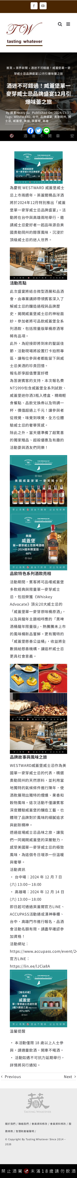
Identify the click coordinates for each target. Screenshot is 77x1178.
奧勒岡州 (60, 117)
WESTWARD (22, 117)
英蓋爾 (36, 121)
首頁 (9, 68)
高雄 (46, 121)
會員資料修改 (39, 1123)
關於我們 (10, 1123)
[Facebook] (30, 130)
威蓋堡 (17, 121)
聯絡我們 (23, 1123)
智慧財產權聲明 (25, 1131)
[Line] (46, 130)
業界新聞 (22, 68)
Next (68, 1076)
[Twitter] (38, 130)
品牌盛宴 (46, 117)
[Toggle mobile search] (60, 24)
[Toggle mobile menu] (68, 24)
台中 (35, 117)
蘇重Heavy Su (20, 112)
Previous (13, 1076)
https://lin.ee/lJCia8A (30, 966)
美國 (27, 121)
